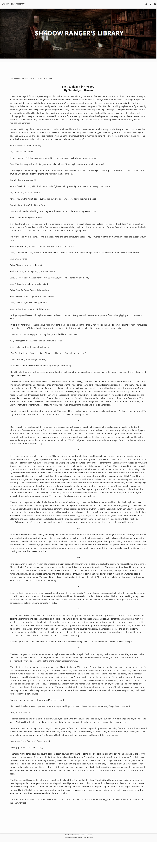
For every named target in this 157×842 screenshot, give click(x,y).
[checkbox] (150, 3)
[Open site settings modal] (155, 3)
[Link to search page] (146, 3)
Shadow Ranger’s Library (13, 3)
